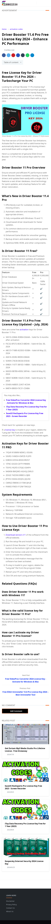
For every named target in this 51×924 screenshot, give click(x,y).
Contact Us (10, 908)
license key (10, 430)
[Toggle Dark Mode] (39, 3)
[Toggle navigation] (47, 3)
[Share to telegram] (32, 55)
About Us (9, 911)
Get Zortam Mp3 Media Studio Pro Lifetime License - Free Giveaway (25, 749)
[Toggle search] (43, 3)
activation (24, 329)
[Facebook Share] (4, 55)
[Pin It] (13, 55)
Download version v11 (16, 535)
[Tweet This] (8, 55)
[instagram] (34, 3)
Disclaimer (10, 901)
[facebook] (30, 3)
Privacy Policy (11, 904)
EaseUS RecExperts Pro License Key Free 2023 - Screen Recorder (23, 787)
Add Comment (16, 711)
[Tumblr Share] (23, 55)
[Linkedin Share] (18, 55)
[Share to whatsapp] (27, 55)
